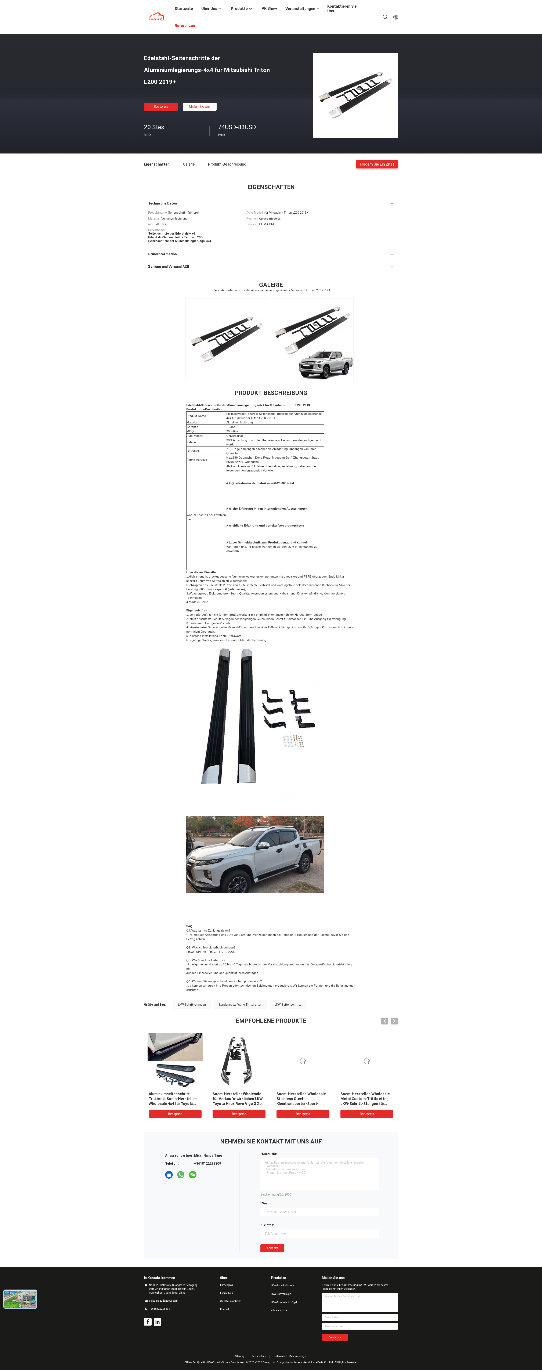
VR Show (269, 8)
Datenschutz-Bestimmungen (290, 1356)
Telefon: (268, 1225)
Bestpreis (161, 107)
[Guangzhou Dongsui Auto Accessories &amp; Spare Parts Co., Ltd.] (156, 16)
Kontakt (272, 1248)
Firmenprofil (227, 1285)
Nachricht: (269, 1154)
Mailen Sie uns (199, 107)
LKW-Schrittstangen (192, 1004)
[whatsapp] (181, 1175)
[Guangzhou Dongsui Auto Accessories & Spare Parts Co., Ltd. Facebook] (148, 1322)
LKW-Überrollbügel (281, 1294)
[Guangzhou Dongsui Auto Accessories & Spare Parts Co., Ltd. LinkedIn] (157, 1322)
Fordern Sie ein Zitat (377, 164)
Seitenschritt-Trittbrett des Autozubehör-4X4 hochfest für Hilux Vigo (237, 1099)
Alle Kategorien (279, 1310)
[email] (169, 1175)
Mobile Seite (259, 1356)
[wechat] (192, 1175)
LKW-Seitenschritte (288, 1004)
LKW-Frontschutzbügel (284, 1302)
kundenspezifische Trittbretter (240, 1004)
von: (265, 1203)
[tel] (204, 1175)
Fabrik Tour (226, 1293)
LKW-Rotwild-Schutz (282, 1285)
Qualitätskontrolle (230, 1301)
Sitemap (239, 1356)
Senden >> (335, 1337)
